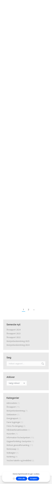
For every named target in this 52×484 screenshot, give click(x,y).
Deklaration (12, 414)
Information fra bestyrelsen (18, 55)
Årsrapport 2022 (14, 337)
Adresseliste (12, 403)
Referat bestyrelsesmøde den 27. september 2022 (23, 49)
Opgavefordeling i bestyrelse (18, 133)
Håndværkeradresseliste (17, 430)
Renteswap (11, 449)
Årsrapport (11, 261)
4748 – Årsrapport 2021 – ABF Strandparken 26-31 (25, 255)
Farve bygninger (13, 422)
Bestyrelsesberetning (15, 237)
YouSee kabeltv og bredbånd (19, 460)
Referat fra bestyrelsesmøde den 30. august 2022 (26, 76)
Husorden (11, 433)
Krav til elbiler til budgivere (24, 101)
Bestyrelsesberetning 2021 (24, 233)
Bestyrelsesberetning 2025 (18, 341)
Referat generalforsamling (17, 82)
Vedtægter (11, 453)
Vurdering (11, 456)
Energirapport (12, 418)
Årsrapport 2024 (14, 329)
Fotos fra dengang (15, 426)
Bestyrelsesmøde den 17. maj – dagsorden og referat (26, 207)
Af (34, 55)
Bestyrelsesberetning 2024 (18, 345)
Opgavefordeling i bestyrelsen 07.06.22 (20, 127)
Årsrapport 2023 (14, 333)
